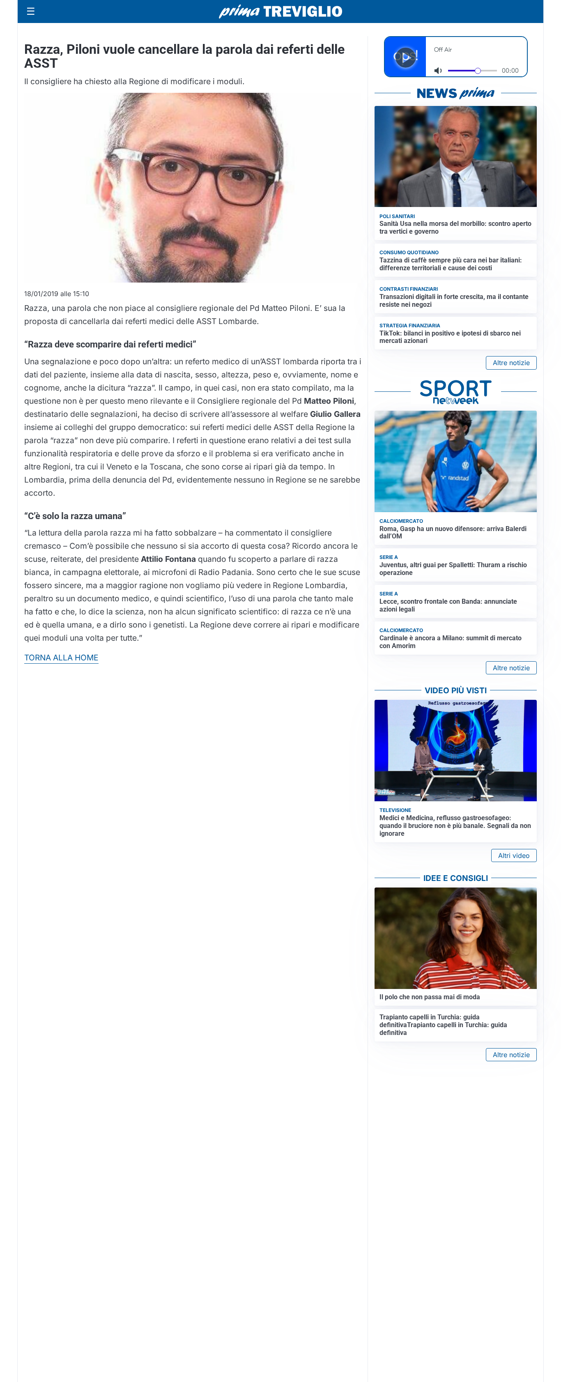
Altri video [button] (514, 855)
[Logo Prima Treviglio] (280, 11)
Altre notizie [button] (511, 363)
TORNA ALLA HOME (61, 657)
